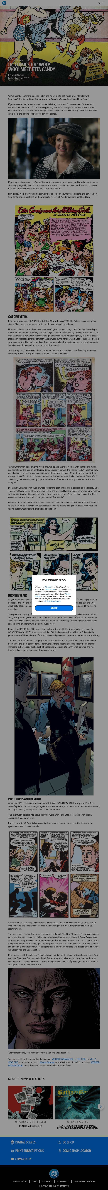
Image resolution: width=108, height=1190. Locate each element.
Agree (54, 608)
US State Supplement (52, 601)
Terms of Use (50, 589)
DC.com (48, 587)
